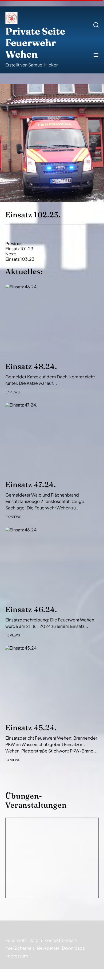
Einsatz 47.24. (30, 484)
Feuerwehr (16, 940)
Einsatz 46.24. (31, 609)
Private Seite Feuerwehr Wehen (35, 42)
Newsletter (48, 948)
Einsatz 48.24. (31, 366)
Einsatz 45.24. (31, 727)
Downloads (73, 948)
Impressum (16, 956)
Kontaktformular (61, 940)
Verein (35, 940)
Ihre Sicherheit (19, 948)
